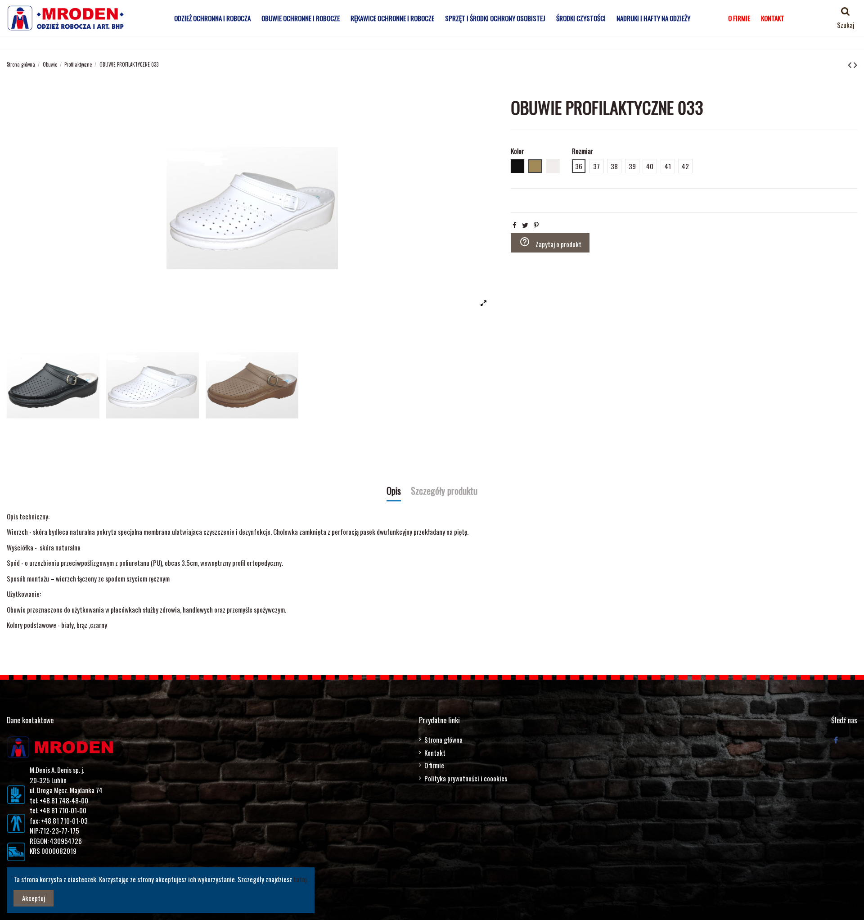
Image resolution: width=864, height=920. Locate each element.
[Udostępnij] (515, 225)
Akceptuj (33, 898)
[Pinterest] (536, 225)
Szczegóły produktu (444, 491)
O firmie (434, 765)
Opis (394, 491)
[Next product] (855, 64)
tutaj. (300, 879)
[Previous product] (851, 64)
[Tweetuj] (525, 225)
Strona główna (443, 739)
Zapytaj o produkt (550, 242)
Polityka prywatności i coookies (465, 778)
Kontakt (435, 753)
